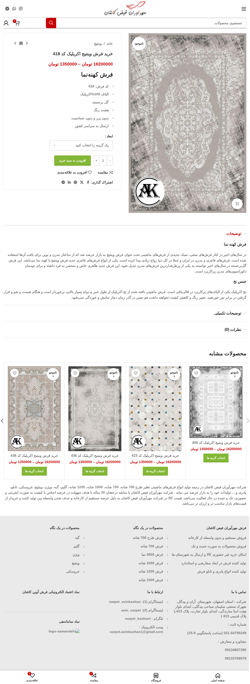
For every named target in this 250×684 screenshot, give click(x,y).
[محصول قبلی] (27, 43)
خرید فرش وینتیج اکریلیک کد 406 (216, 443)
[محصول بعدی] (15, 43)
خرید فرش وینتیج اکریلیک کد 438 (34, 455)
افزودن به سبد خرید (72, 160)
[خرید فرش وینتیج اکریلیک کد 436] (94, 408)
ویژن (76, 554)
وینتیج (98, 43)
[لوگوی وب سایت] (125, 8)
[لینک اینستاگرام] (21, 8)
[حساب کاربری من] (6, 23)
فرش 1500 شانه (150, 580)
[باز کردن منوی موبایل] (244, 9)
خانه (110, 43)
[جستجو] (51, 23)
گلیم (76, 546)
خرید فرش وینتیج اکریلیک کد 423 (155, 455)
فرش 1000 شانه (151, 563)
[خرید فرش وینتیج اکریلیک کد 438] (34, 408)
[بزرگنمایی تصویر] (237, 203)
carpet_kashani (138, 618)
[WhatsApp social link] (14, 8)
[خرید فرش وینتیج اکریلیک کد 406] (215, 402)
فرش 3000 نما (152, 554)
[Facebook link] (88, 182)
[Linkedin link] (69, 182)
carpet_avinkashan (125, 602)
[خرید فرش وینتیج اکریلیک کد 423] (155, 408)
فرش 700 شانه (152, 546)
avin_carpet (131, 610)
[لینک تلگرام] (7, 8)
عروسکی (73, 571)
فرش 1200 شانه (151, 571)
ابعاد (110, 136)
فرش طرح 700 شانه (148, 538)
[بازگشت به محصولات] (21, 43)
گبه (77, 538)
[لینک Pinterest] (75, 182)
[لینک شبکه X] (82, 182)
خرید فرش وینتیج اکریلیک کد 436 (95, 455)
